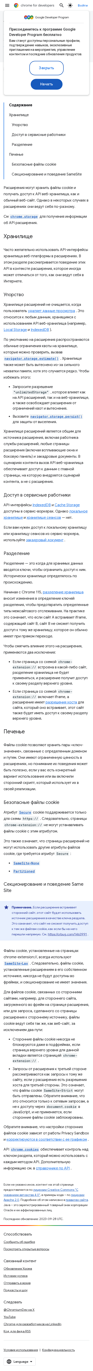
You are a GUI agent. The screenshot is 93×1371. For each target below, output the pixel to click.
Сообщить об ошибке (19, 1242)
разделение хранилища (63, 592)
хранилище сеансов (44, 517)
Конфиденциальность (58, 1350)
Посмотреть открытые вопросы (26, 1249)
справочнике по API (53, 1168)
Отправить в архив (17, 1283)
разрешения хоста (61, 702)
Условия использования (21, 1350)
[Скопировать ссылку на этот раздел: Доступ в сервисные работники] (74, 495)
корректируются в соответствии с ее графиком (47, 1139)
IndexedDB (40, 330)
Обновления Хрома (18, 1269)
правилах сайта (77, 1200)
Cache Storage (67, 505)
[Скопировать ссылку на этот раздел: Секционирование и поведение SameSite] (16, 891)
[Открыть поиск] (61, 5)
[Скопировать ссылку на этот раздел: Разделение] (34, 554)
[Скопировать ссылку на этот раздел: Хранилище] (37, 237)
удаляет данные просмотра (51, 311)
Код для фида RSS (17, 1331)
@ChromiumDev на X (19, 1310)
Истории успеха (16, 1276)
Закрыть (46, 68)
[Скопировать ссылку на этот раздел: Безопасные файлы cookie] (63, 802)
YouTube (10, 1317)
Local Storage (15, 330)
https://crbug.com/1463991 (67, 934)
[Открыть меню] (7, 5)
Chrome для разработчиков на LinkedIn (32, 1324)
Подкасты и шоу (16, 1290)
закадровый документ (44, 540)
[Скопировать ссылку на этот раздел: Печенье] (29, 732)
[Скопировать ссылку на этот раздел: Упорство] (28, 295)
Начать (46, 84)
